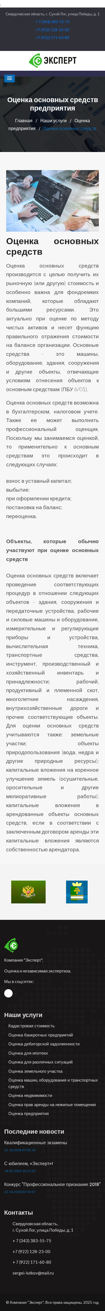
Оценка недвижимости (30, 1095)
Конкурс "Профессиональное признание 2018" (52, 1184)
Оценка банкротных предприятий (40, 1035)
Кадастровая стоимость (31, 1026)
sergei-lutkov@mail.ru (33, 1272)
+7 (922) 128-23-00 (52, 30)
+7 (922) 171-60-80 (52, 37)
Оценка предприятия (28, 1113)
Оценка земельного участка (35, 1071)
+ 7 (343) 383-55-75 (53, 21)
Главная (24, 120)
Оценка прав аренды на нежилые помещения (52, 1104)
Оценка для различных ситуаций (40, 1062)
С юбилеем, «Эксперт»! (28, 1163)
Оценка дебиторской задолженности (44, 1044)
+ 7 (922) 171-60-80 (32, 1262)
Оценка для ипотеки (28, 1053)
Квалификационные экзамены (35, 1143)
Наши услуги (53, 120)
